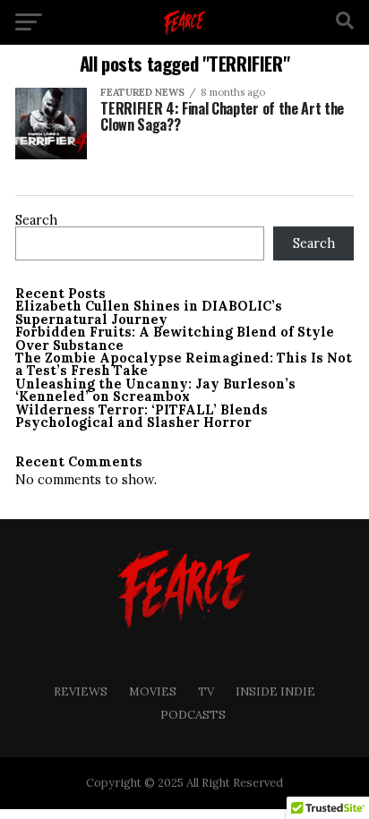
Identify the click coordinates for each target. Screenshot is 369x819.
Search (36, 220)
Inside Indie (275, 691)
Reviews (80, 691)
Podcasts (193, 714)
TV (206, 691)
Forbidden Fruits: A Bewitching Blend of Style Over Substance (174, 338)
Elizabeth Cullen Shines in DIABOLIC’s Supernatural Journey (148, 312)
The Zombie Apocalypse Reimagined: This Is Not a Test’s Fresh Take (183, 364)
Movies (152, 691)
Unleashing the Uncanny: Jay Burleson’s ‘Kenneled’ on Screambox (155, 390)
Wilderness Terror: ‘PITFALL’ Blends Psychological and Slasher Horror (141, 416)
